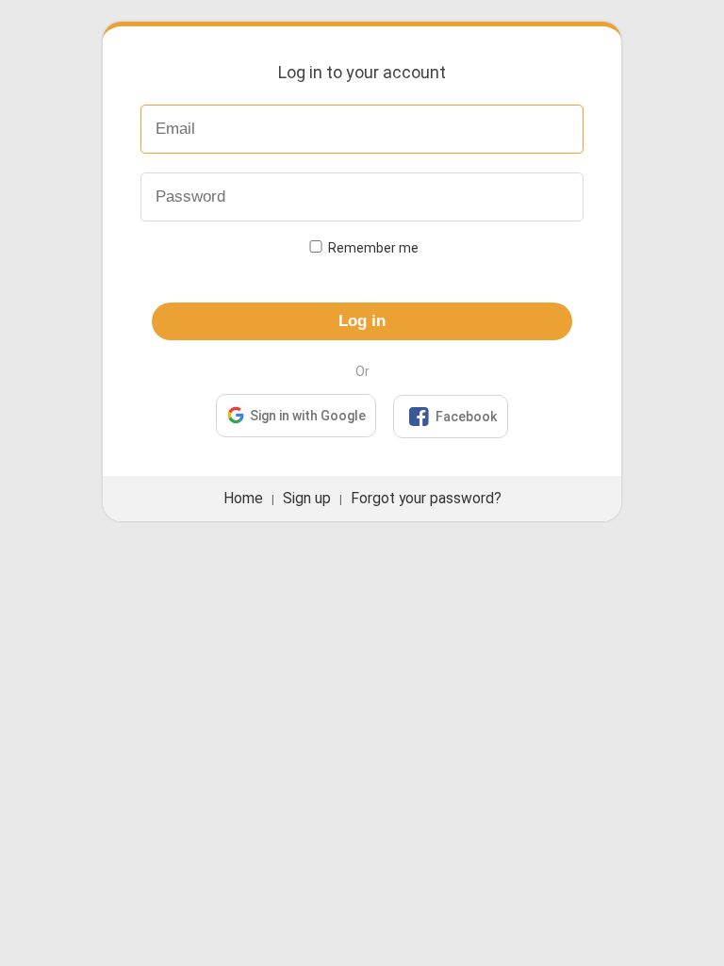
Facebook (452, 416)
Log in (362, 321)
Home (243, 498)
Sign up (307, 498)
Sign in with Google (308, 415)
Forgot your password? (426, 498)
